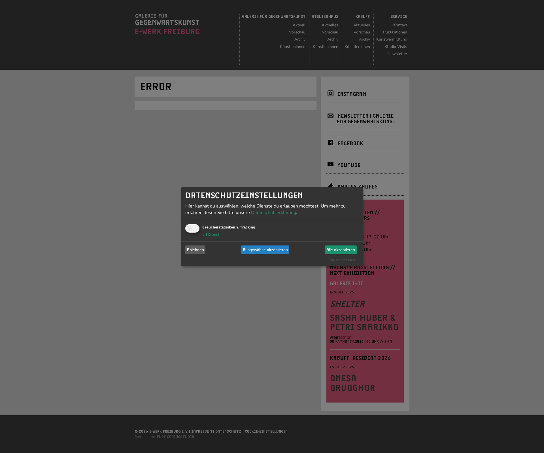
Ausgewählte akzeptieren (265, 250)
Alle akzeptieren (340, 250)
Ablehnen (195, 250)
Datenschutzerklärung (273, 212)
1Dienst (210, 234)
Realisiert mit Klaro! (342, 259)
